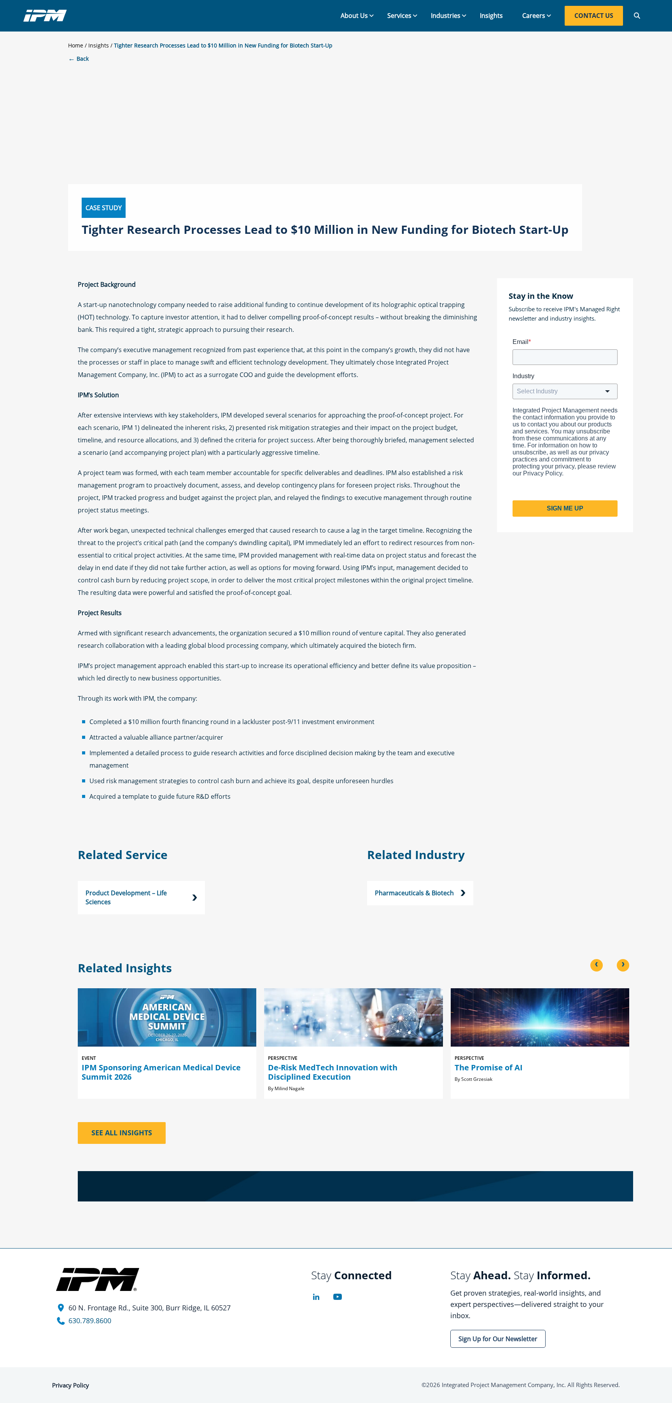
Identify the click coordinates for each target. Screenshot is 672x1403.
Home (75, 45)
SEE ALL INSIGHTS (121, 1132)
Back (78, 58)
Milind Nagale (289, 1088)
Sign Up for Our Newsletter (497, 1339)
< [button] (596, 964)
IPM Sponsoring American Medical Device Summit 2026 (161, 1072)
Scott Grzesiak (476, 1079)
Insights (98, 45)
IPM (45, 16)
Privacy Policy (70, 1385)
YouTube (337, 1297)
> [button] (623, 964)
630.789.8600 (89, 1320)
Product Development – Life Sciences (126, 897)
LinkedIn (316, 1297)
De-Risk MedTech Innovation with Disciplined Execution (332, 1072)
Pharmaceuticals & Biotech (414, 893)
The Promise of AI (489, 1067)
